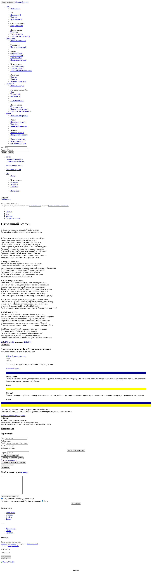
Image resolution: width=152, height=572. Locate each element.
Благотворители (17, 101)
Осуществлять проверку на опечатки (18, 499)
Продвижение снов (18, 60)
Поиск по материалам (19, 116)
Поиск (8, 531)
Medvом (4, 544)
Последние (15, 15)
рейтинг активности (20, 111)
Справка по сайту (17, 139)
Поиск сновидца (17, 86)
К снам (16, 68)
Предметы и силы (13, 218)
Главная (9, 212)
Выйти (13, 176)
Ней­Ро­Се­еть (6, 199)
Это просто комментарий (14, 501)
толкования (17, 66)
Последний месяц (18, 47)
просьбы (16, 56)
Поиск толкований (18, 41)
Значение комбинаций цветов (13, 416)
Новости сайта (17, 133)
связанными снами (35, 206)
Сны (7, 214)
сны (14, 32)
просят (15, 58)
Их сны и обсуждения (19, 109)
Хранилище (10, 529)
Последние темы (17, 122)
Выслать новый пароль (76, 450)
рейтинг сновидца (20, 36)
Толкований (15, 94)
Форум (8, 519)
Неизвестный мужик (12, 369)
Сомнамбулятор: (21, 2)
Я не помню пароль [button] (9, 460)
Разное (8, 113)
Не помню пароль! (13, 170)
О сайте (9, 517)
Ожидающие (16, 53)
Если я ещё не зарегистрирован (13, 462)
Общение (14, 182)
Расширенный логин (14, 165)
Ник (2, 148)
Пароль (4, 150)
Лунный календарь (18, 81)
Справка (9, 515)
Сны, (8, 6)
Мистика (9, 216)
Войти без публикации (10, 455)
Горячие (13, 17)
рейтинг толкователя (21, 71)
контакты (16, 107)
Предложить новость (18, 135)
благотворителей (32, 544)
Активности (15, 96)
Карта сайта (10, 513)
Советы (13, 77)
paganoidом (12, 544)
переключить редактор (10, 496)
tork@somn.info (13, 546)
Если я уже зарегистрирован (12, 458)
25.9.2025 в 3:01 (7, 342)
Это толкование (34, 501)
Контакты (14, 187)
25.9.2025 (27, 342)
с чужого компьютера (15, 161)
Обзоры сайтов (16, 26)
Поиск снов (15, 8)
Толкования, (11, 38)
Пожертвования (16, 141)
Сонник (13, 79)
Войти (4, 153)
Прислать (9, 533)
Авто (46, 501)
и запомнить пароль (14, 159)
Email (3, 443)
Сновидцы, (10, 83)
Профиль (14, 184)
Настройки (14, 191)
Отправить (76, 503)
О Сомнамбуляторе (18, 143)
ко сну (24, 472)
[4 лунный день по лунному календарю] (76, 356)
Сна (12, 92)
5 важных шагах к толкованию (58, 206)
